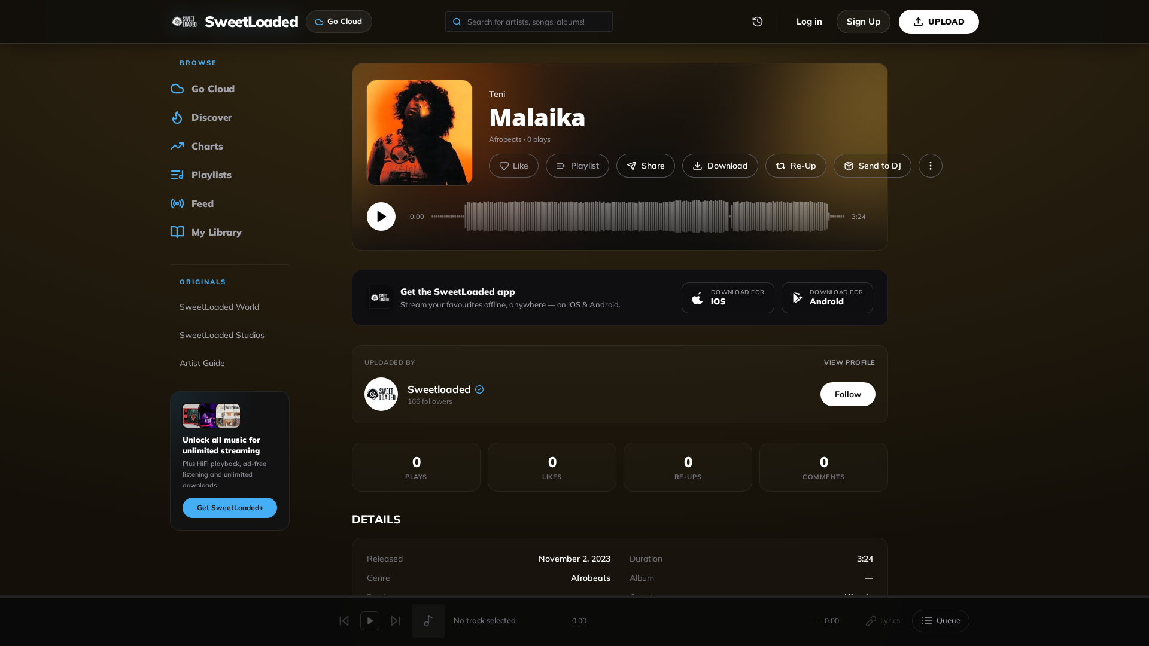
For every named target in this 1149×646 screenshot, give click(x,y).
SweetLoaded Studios (222, 335)
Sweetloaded (439, 389)
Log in (809, 21)
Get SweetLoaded (230, 507)
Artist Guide (202, 363)
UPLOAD (946, 21)
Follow (848, 394)
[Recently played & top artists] (757, 21)
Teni (497, 94)
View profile (850, 362)
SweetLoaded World (219, 306)
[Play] (381, 216)
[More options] (931, 166)
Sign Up (863, 21)
